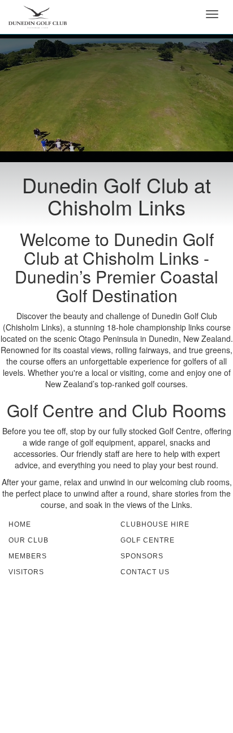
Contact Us (145, 572)
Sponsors (141, 556)
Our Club (28, 540)
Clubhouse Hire (154, 524)
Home (19, 524)
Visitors (26, 572)
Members (27, 556)
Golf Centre (147, 540)
